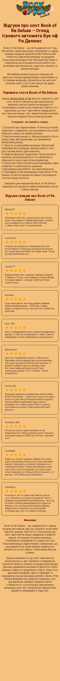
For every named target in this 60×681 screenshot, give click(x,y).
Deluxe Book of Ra (20, 98)
